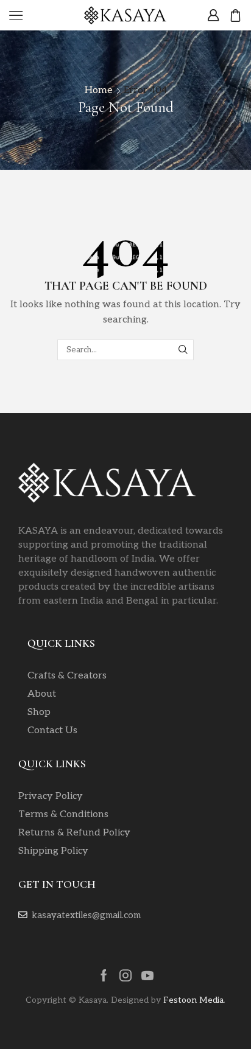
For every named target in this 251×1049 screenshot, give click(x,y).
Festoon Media (193, 1000)
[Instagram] (125, 975)
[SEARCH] (183, 350)
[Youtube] (147, 975)
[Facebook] (104, 975)
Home (99, 90)
